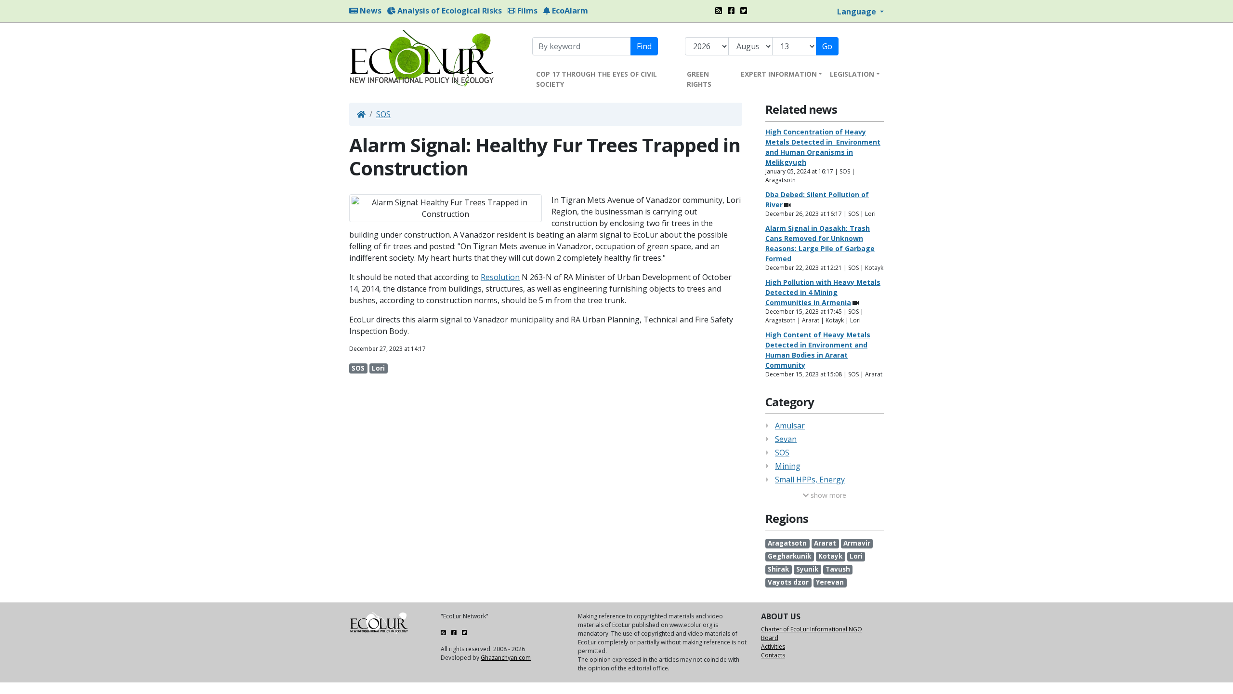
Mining (787, 466)
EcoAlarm (569, 10)
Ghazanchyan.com (506, 658)
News (369, 10)
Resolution (500, 277)
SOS (383, 114)
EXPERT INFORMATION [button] (779, 74)
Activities (773, 646)
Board (769, 638)
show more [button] (827, 495)
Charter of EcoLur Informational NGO (811, 629)
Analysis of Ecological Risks (448, 10)
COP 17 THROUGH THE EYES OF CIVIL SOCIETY (596, 79)
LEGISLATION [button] (852, 74)
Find (644, 46)
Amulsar (790, 425)
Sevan (786, 439)
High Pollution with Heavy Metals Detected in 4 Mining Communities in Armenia (822, 292)
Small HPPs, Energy (810, 479)
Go (827, 46)
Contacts (773, 655)
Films (526, 10)
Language (857, 11)
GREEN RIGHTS (699, 79)
